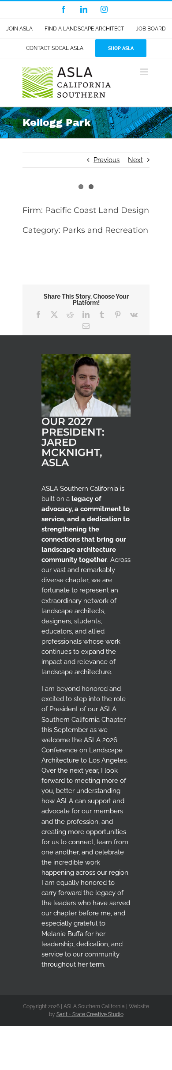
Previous (106, 160)
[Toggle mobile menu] (145, 71)
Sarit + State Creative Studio (89, 1014)
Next (135, 160)
